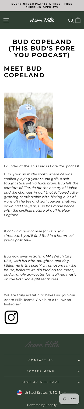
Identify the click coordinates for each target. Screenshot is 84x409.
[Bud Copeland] (42, 317)
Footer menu (41, 371)
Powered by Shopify (42, 405)
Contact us (40, 360)
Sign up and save (41, 382)
